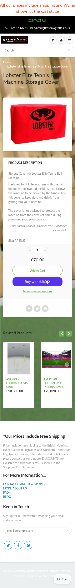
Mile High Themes (25, 576)
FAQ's (7, 492)
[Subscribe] (66, 531)
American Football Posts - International (55, 383)
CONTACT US (37, 20)
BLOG (7, 496)
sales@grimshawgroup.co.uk (52, 28)
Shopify (54, 570)
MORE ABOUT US (15, 488)
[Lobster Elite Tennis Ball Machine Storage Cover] (37, 124)
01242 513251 (18, 28)
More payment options (37, 291)
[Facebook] (18, 545)
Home (7, 62)
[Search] (69, 50)
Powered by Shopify (49, 576)
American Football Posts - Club (17, 383)
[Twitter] (8, 545)
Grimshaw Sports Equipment (31, 570)
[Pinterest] (28, 545)
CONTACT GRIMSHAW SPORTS (24, 484)
